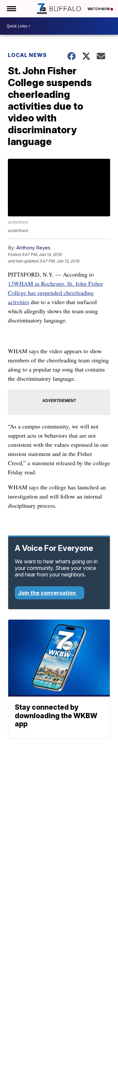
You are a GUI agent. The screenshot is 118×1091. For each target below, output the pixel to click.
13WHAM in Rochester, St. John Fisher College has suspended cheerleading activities (55, 293)
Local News (27, 55)
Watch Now (99, 9)
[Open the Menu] (11, 9)
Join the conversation (47, 593)
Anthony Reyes (33, 248)
